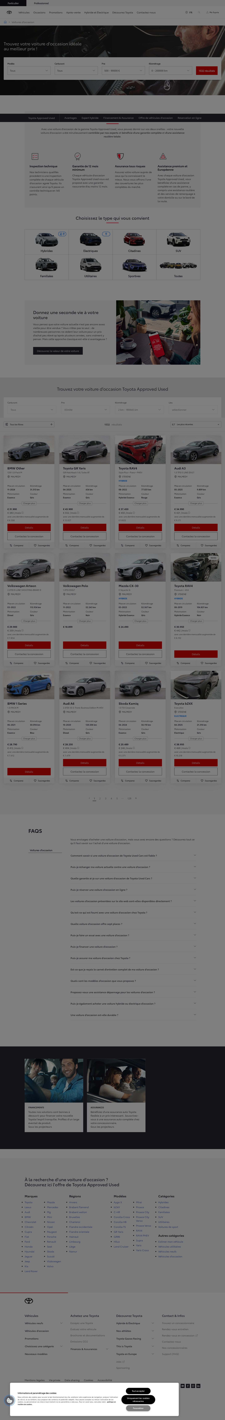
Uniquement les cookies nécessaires (138, 1399)
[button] (9, 1400)
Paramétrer (138, 1408)
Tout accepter (138, 1391)
